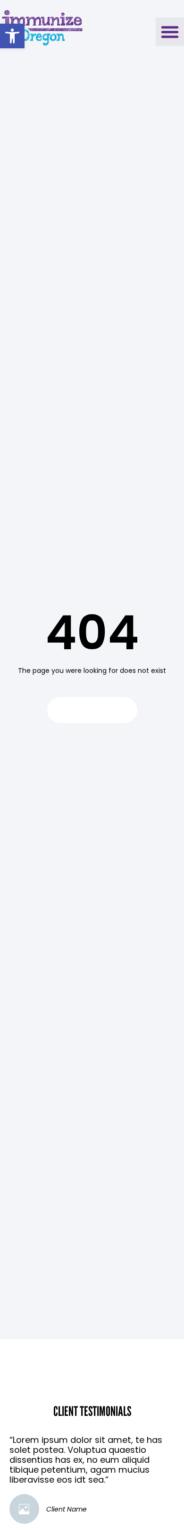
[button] (170, 32)
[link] (12, 36)
